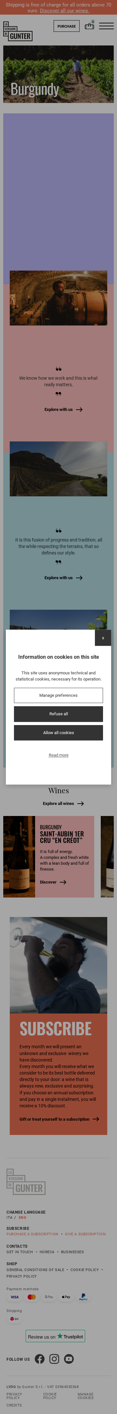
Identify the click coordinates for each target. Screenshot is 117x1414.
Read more (59, 755)
